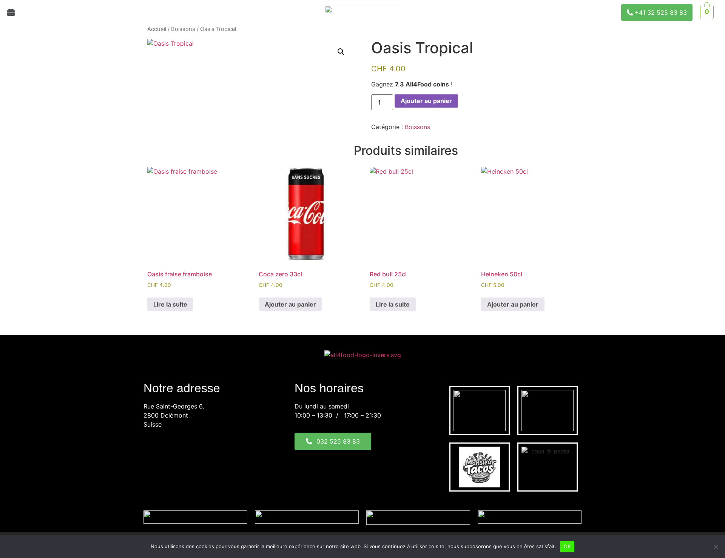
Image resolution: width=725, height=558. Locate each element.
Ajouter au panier (426, 101)
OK (567, 546)
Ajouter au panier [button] (290, 304)
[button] (121, 12)
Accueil (156, 29)
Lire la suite (170, 304)
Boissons (183, 29)
